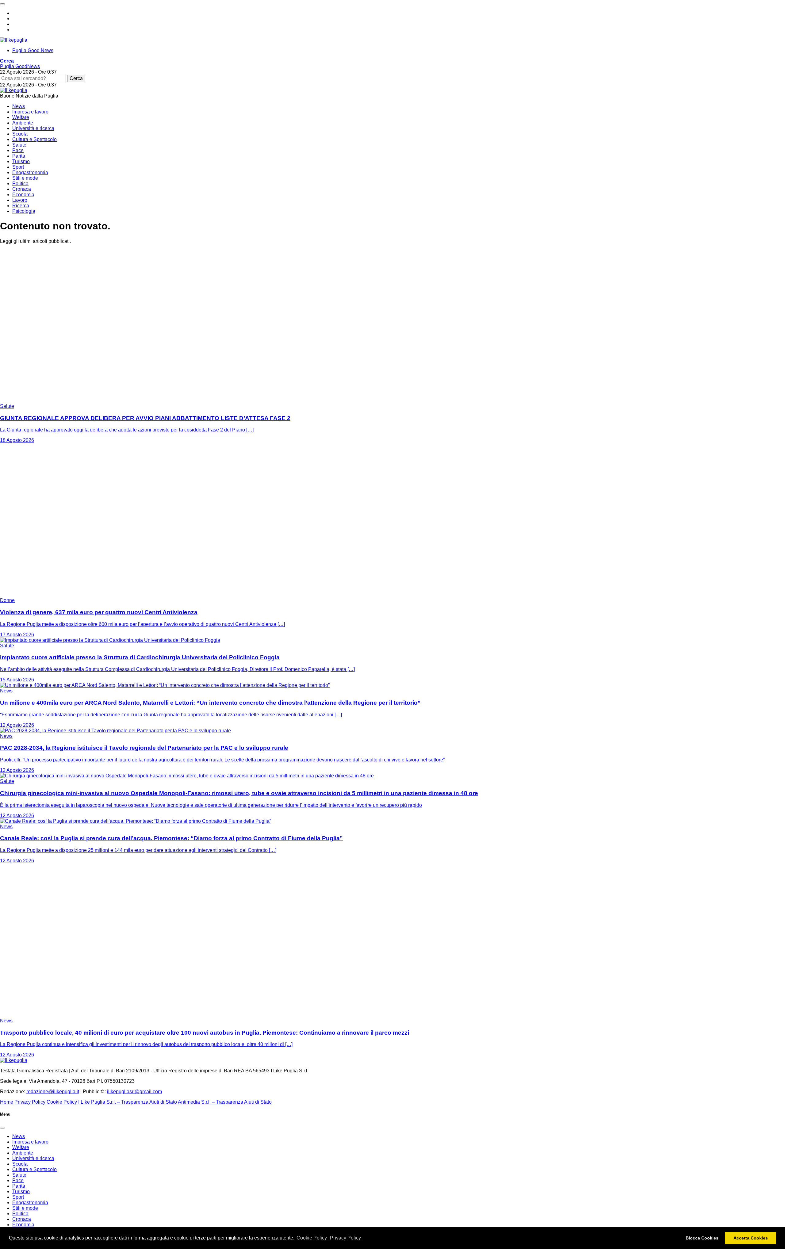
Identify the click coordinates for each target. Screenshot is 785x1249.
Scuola (20, 133)
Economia (23, 194)
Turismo (21, 161)
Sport (18, 167)
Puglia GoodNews (20, 66)
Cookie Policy (312, 1237)
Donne (7, 600)
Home (6, 1102)
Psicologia (23, 211)
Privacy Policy (345, 1237)
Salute (19, 145)
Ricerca (20, 205)
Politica (20, 183)
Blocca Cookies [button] (702, 1238)
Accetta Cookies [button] (750, 1238)
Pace (18, 150)
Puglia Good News (32, 50)
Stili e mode (25, 178)
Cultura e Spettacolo (34, 139)
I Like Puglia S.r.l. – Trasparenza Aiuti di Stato (127, 1102)
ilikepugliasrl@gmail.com (134, 1091)
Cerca (76, 78)
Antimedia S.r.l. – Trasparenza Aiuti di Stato (225, 1102)
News (18, 106)
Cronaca (21, 189)
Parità (18, 156)
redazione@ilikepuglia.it (52, 1091)
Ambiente (22, 122)
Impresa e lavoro (30, 111)
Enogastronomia (30, 172)
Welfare (20, 117)
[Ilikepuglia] (13, 40)
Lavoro (19, 200)
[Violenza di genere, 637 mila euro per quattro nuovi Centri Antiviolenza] (76, 594)
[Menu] (2, 4)
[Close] (2, 1127)
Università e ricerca (33, 128)
